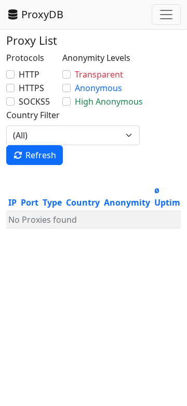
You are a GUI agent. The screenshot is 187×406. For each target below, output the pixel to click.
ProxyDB (42, 14)
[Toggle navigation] (166, 14)
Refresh (40, 155)
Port (29, 202)
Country (83, 202)
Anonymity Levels (96, 58)
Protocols (25, 58)
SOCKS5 (34, 101)
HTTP (29, 74)
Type (52, 202)
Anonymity (127, 202)
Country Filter (33, 115)
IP (12, 202)
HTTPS (31, 88)
